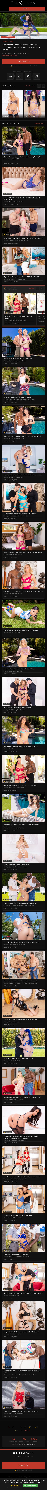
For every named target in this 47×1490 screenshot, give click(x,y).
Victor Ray (24, 1179)
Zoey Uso (11, 1413)
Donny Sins (20, 240)
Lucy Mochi (12, 438)
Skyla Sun (11, 748)
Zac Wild (26, 240)
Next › (28, 1430)
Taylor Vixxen (12, 279)
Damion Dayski (22, 320)
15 (30, 1427)
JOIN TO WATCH (23, 61)
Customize (15, 1485)
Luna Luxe (11, 1256)
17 (16, 1430)
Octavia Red (12, 201)
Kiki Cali (11, 710)
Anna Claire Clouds (14, 1374)
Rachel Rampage (13, 53)
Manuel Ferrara (24, 53)
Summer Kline (12, 1099)
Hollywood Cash (19, 161)
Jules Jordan (18, 748)
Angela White (13, 320)
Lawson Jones (26, 399)
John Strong (20, 983)
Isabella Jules (12, 1217)
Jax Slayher (20, 1099)
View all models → (30, 86)
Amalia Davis (12, 477)
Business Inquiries (24, 1477)
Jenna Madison (13, 671)
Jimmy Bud (24, 516)
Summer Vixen (12, 983)
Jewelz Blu (11, 1060)
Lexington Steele (21, 279)
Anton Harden (18, 593)
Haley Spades (12, 240)
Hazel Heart (12, 399)
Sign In (5, 9)
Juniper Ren (12, 1334)
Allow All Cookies (30, 1485)
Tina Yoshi (11, 554)
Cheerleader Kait (13, 360)
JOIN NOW (27, 9)
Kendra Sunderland (14, 867)
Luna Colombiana (13, 905)
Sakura (10, 1022)
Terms (36, 1477)
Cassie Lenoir (12, 944)
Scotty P (33, 399)
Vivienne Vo (12, 161)
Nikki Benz (11, 593)
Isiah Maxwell (18, 554)
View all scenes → (40, 123)
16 (37, 1427)
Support (11, 1477)
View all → (32, 288)
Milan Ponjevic (34, 983)
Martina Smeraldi (13, 1140)
